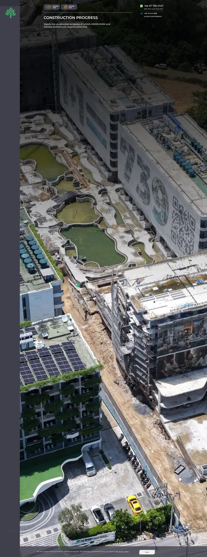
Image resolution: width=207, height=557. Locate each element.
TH (18, 3)
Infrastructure (9, 45)
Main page (8, 28)
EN (10, 3)
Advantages (9, 48)
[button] (5, 68)
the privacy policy (122, 551)
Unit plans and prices (12, 42)
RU (7, 3)
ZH (14, 3)
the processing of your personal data (13, 88)
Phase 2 (7, 35)
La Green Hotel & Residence (153, 16)
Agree (147, 552)
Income (7, 38)
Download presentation (13, 83)
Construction (9, 52)
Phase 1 (7, 32)
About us (8, 55)
